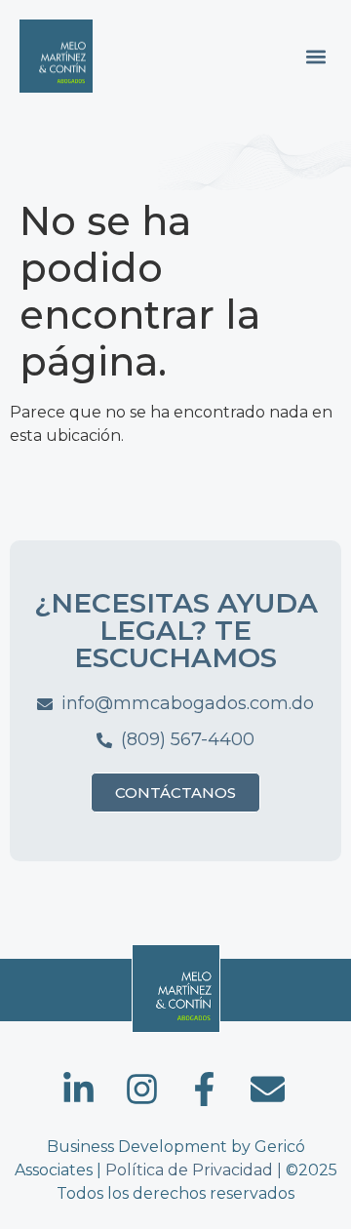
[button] (315, 56)
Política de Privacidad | (195, 1170)
